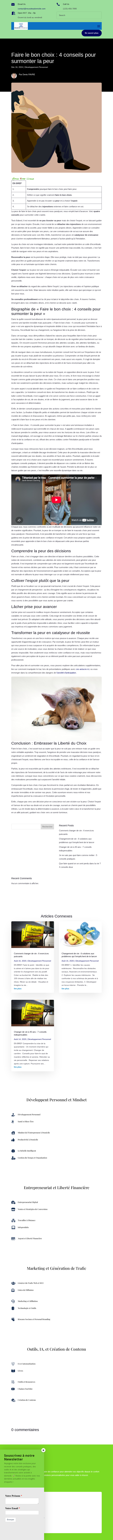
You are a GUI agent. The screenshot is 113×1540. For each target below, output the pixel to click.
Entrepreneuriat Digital (28, 1202)
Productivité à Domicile (28, 1139)
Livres (20, 1370)
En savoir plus (91, 33)
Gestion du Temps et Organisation (32, 1157)
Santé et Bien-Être (26, 1121)
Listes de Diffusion (25, 1290)
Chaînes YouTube (25, 1389)
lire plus (17, 988)
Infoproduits (23, 1227)
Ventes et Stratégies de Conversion (32, 1209)
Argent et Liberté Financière (30, 1238)
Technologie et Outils (27, 1308)
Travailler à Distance (26, 1220)
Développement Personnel (36, 67)
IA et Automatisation (26, 1363)
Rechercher (47, 827)
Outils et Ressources (26, 1382)
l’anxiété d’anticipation (66, 673)
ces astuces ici (82, 669)
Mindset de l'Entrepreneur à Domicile (34, 1132)
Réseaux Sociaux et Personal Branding (34, 1319)
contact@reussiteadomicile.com (31, 9)
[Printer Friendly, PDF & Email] (23, 178)
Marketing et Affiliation (28, 1301)
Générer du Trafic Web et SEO (31, 1283)
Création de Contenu (27, 1400)
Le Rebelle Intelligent (27, 1150)
